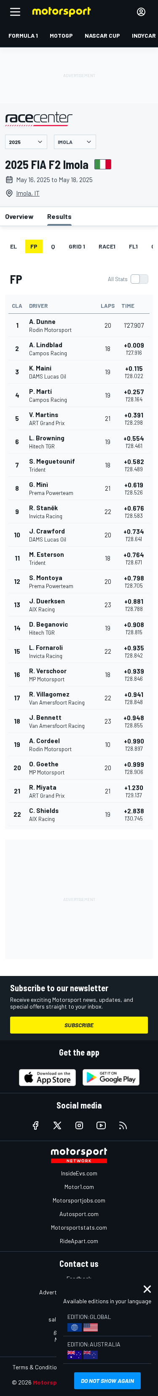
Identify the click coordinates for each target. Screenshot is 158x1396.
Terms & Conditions (38, 1367)
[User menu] (141, 11)
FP (33, 246)
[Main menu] (15, 12)
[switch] (128, 279)
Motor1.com (79, 1186)
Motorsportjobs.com (79, 1200)
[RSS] (123, 1125)
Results (59, 216)
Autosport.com (79, 1213)
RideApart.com (79, 1240)
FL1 (133, 246)
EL (13, 246)
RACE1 (107, 246)
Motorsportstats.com (79, 1227)
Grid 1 (77, 246)
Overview (19, 216)
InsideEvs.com (79, 1173)
